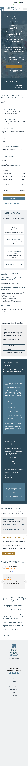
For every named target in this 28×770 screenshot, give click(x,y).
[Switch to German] (21, 2)
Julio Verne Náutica (11, 566)
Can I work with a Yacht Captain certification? (11, 630)
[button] (14, 606)
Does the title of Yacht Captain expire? (13, 614)
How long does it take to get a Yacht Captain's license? (12, 610)
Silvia (9, 575)
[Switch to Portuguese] (19, 4)
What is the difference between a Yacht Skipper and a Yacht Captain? (13, 617)
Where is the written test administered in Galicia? (13, 626)
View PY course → (16, 165)
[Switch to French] (15, 4)
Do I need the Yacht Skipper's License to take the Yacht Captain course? (12, 606)
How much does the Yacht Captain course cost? (12, 634)
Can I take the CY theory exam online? (13, 622)
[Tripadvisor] (18, 673)
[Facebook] (13, 673)
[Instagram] (10, 673)
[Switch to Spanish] (15, 2)
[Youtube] (15, 673)
